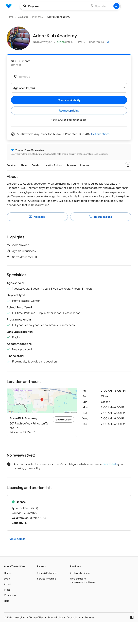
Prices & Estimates (47, 572)
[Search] (116, 6)
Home (10, 16)
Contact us (10, 595)
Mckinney (37, 16)
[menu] (8, 6)
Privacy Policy (55, 617)
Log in (7, 578)
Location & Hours (52, 165)
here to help (110, 464)
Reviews (71, 165)
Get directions (100, 134)
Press (7, 589)
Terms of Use (36, 617)
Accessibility (74, 617)
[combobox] (55, 6)
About (24, 165)
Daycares (23, 16)
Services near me (46, 578)
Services (11, 165)
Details (35, 165)
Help (6, 600)
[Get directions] (108, 42)
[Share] (128, 165)
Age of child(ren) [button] (24, 88)
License (84, 165)
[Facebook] (132, 617)
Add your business (80, 572)
